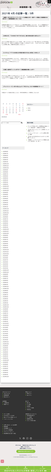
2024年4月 (5, 202)
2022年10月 (6, 233)
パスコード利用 (30, 407)
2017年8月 (5, 329)
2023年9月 (5, 214)
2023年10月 (6, 212)
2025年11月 (6, 165)
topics (29, 110)
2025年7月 (5, 174)
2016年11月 (6, 341)
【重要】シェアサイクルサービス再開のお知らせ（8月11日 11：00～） (38, 140)
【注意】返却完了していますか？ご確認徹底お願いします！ (19, 69)
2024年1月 (5, 206)
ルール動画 (29, 417)
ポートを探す (7, 414)
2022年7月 (5, 239)
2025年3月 (5, 182)
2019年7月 (5, 294)
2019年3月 (5, 303)
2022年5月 (5, 243)
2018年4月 (5, 319)
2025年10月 (6, 167)
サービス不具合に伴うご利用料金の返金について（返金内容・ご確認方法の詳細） (38, 127)
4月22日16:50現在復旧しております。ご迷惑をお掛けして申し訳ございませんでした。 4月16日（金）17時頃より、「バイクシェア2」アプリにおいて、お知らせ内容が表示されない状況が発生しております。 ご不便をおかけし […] (25, 60)
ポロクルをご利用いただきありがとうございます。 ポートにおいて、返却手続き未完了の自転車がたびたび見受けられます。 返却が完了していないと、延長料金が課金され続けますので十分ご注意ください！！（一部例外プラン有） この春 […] (25, 77)
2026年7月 (5, 153)
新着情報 (6, 426)
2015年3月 (5, 374)
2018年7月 (5, 313)
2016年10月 (6, 343)
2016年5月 (5, 354)
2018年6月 (5, 315)
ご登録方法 (6, 402)
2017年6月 (5, 333)
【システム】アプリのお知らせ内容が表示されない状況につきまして (21, 53)
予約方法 (29, 409)
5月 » (19, 114)
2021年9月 (5, 255)
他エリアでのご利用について (10, 417)
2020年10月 (6, 272)
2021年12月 (6, 249)
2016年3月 (5, 358)
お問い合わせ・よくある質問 (10, 424)
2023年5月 (5, 223)
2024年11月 (6, 188)
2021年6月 (5, 262)
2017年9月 (5, 327)
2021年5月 (5, 264)
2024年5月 (5, 200)
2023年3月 (5, 227)
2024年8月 (5, 194)
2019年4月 (5, 300)
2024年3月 (5, 204)
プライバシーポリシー (9, 431)
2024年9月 (5, 192)
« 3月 (6, 114)
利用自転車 (6, 395)
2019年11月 (6, 286)
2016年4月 (5, 356)
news (29, 108)
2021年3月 (5, 268)
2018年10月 (6, 307)
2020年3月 (5, 284)
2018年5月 (5, 317)
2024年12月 (6, 186)
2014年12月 (6, 376)
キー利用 (29, 404)
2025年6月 (5, 176)
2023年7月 (5, 219)
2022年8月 (5, 237)
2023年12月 (6, 208)
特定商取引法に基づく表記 (10, 433)
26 (3, 112)
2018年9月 (5, 309)
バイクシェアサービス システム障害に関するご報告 (38, 133)
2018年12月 (6, 305)
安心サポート (7, 396)
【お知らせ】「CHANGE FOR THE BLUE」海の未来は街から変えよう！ (22, 36)
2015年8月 (5, 364)
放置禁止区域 (30, 418)
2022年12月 (6, 229)
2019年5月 (5, 298)
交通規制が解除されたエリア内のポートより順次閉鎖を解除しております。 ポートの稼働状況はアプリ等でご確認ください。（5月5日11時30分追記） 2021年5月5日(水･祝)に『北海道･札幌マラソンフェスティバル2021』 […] (25, 26)
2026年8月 (5, 151)
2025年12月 (6, 163)
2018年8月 (5, 311)
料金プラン (29, 393)
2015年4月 (5, 372)
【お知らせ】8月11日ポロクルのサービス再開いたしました (38, 137)
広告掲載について (8, 428)
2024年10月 (6, 190)
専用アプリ (6, 404)
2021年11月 (6, 251)
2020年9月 (5, 274)
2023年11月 (6, 210)
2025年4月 (5, 180)
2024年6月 (5, 198)
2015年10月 (6, 360)
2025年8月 (5, 172)
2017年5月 (5, 335)
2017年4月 (5, 337)
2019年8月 (5, 292)
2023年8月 (5, 217)
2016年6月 (5, 352)
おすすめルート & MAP (9, 415)
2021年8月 (5, 257)
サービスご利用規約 (8, 430)
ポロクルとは (7, 393)
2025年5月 (5, 178)
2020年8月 (5, 276)
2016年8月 (5, 347)
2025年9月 (5, 169)
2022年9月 (5, 235)
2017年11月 (6, 323)
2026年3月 (5, 161)
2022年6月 (5, 241)
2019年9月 (5, 290)
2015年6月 (5, 368)
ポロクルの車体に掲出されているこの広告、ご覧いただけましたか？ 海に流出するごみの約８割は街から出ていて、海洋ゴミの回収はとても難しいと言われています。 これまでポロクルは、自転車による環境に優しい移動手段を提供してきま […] (25, 43)
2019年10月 (6, 288)
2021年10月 (6, 253)
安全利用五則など (31, 415)
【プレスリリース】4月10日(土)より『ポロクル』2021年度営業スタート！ (23, 86)
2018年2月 (5, 321)
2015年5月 (5, 370)
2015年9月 (5, 362)
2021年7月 (5, 260)
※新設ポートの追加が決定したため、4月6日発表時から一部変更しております (20, 92)
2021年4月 (5, 266)
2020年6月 (5, 280)
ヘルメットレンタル (8, 419)
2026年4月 (5, 159)
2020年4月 (5, 282)
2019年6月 (5, 296)
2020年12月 (6, 270)
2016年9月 (5, 345)
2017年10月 (6, 325)
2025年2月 (5, 184)
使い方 (28, 402)
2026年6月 (5, 155)
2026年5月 (5, 157)
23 (16, 111)
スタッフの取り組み (31, 420)
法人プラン (29, 395)
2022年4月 (5, 245)
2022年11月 (6, 231)
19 (3, 111)
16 (16, 109)
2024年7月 (5, 196)
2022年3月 (5, 247)
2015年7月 (5, 366)
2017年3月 (5, 339)
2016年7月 (5, 350)
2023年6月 (5, 221)
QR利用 (28, 406)
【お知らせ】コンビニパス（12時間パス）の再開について (38, 130)
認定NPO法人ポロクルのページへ (25, 451)
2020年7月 (5, 278)
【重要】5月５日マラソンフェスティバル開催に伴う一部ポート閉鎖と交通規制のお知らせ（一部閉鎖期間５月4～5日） (25, 18)
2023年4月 (5, 225)
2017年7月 (5, 331)
